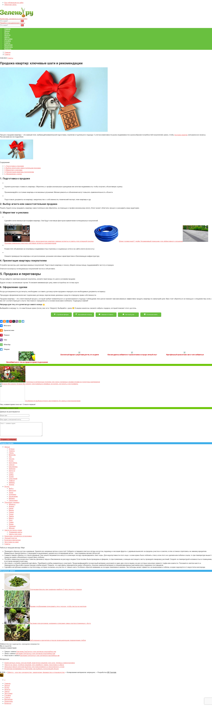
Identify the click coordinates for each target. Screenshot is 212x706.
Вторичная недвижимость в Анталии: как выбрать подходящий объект (31, 669)
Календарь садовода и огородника (13, 19)
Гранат (11, 512)
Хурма (11, 524)
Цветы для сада (15, 534)
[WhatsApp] (20, 321)
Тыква (11, 477)
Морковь (12, 455)
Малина (12, 498)
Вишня (11, 510)
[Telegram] (23, 321)
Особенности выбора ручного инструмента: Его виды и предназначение (52, 401)
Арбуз (11, 489)
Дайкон (12, 481)
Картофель (13, 463)
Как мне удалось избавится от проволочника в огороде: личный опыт (132, 355)
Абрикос (12, 504)
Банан (11, 508)
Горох (11, 473)
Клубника (12, 494)
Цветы (6, 37)
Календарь (8, 47)
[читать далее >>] (27, 360)
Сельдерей (13, 479)
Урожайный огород (85, 314)
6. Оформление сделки (13, 174)
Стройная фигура (62, 314)
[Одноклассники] (4, 321)
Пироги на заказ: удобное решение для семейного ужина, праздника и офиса (34, 665)
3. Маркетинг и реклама (13, 170)
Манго (11, 518)
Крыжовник (13, 496)
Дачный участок (10, 538)
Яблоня (11, 528)
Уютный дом (129, 314)
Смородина (13, 500)
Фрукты (7, 35)
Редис (11, 461)
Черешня (12, 526)
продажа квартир (180, 135)
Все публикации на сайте (13, 3)
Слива (11, 522)
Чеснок (11, 459)
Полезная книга (151, 314)
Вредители (8, 45)
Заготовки (8, 39)
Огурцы (11, 449)
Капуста (12, 471)
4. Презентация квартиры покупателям (19, 172)
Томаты (12, 451)
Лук (10, 457)
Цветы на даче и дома (13, 530)
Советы (7, 43)
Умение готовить (107, 314)
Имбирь (12, 483)
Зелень (11, 485)
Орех (10, 520)
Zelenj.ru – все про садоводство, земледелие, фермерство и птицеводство (36, 672)
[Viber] (16, 321)
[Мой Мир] (7, 321)
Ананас (11, 506)
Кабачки (12, 469)
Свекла (11, 465)
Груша (11, 514)
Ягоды (6, 33)
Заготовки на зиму (11, 542)
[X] (13, 321)
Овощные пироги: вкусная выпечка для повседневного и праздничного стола (34, 667)
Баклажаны (13, 467)
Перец (11, 453)
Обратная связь (10, 5)
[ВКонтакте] (1, 321)
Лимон (11, 516)
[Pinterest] (10, 321)
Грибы (11, 475)
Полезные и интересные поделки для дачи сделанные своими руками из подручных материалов (62, 382)
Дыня (11, 492)
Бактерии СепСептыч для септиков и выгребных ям (36, 652)
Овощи (7, 31)
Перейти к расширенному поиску (12, 23)
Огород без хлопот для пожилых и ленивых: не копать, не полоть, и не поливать (47, 384)
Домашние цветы (15, 532)
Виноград (12, 490)
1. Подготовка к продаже (14, 166)
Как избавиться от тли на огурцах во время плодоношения (27, 362)
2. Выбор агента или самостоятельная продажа (22, 168)
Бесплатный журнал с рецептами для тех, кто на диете (80, 355)
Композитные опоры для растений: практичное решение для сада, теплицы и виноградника (39, 663)
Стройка (7, 41)
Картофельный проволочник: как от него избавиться (185, 355)
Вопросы (7, 49)
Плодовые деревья (11, 502)
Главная (7, 29)
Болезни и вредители (12, 540)
